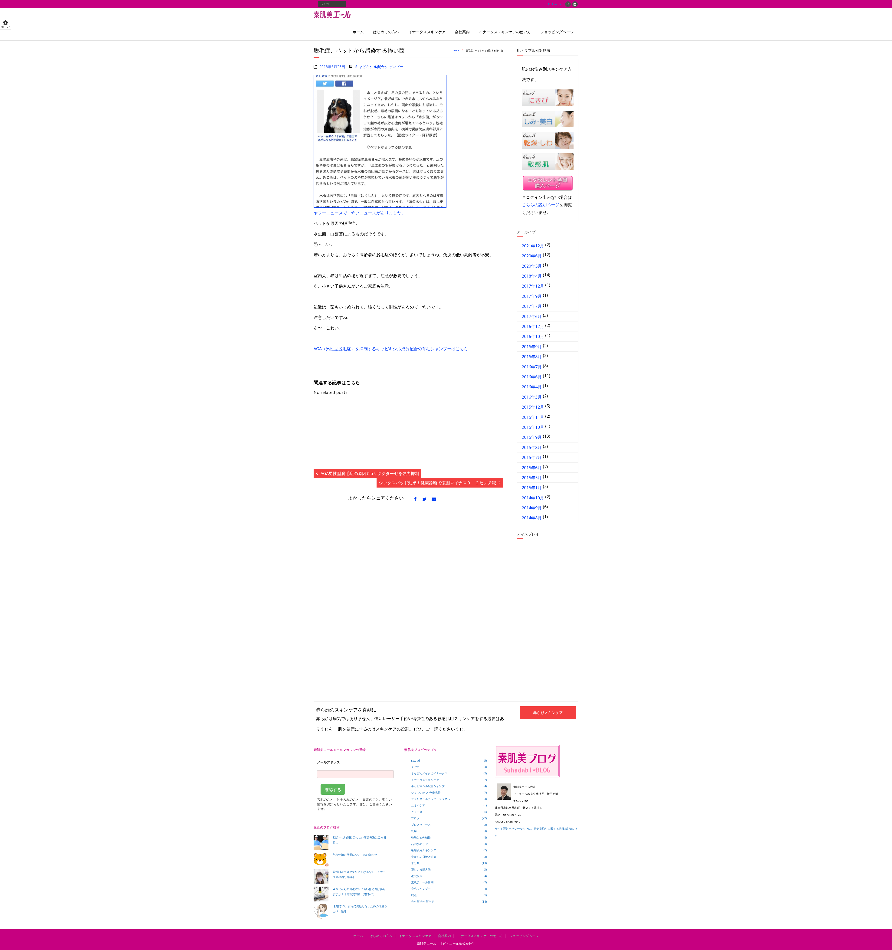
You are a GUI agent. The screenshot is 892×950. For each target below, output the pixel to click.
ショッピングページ (557, 31)
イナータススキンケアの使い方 (505, 31)
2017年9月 (532, 296)
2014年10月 (533, 498)
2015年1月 (532, 487)
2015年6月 (532, 467)
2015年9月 (532, 437)
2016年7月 (532, 367)
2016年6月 (532, 377)
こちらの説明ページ (540, 204)
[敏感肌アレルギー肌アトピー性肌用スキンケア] (548, 161)
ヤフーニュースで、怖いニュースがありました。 (360, 213)
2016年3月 (532, 397)
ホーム (358, 31)
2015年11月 (533, 417)
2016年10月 (533, 336)
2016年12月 (533, 326)
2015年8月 (532, 447)
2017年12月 (533, 286)
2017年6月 (532, 316)
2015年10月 (533, 427)
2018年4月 (532, 276)
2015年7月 (532, 457)
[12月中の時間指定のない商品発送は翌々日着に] (321, 842)
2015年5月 (532, 477)
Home (456, 50)
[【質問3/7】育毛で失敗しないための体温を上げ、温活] (321, 911)
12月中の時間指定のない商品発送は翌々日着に (359, 840)
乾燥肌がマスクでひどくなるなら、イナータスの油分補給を (359, 874)
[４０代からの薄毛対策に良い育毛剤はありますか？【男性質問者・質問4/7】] (321, 894)
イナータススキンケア (427, 31)
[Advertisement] (408, 434)
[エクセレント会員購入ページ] (548, 184)
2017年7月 (532, 306)
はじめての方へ (386, 31)
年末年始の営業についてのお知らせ (355, 855)
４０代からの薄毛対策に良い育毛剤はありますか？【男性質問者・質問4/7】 (359, 891)
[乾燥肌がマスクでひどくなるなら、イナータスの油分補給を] (321, 876)
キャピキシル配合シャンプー (379, 66)
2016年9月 (532, 346)
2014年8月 (532, 518)
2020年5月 (532, 266)
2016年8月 (532, 356)
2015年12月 (533, 407)
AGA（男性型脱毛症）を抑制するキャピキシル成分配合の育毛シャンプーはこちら (391, 348)
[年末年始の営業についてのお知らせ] (321, 859)
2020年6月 (532, 256)
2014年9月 (532, 508)
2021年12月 (533, 246)
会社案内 (462, 31)
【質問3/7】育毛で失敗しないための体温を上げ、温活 (360, 908)
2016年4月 (532, 387)
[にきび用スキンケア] (548, 97)
